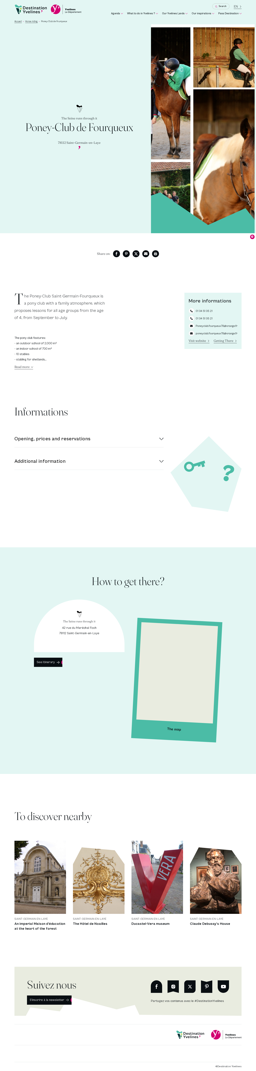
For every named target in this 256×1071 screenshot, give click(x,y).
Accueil (18, 21)
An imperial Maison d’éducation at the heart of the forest (39, 926)
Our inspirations (203, 13)
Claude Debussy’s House (210, 924)
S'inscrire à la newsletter (47, 1000)
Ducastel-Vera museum (150, 924)
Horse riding (31, 21)
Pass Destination (230, 13)
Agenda (117, 13)
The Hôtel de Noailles (90, 924)
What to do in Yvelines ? (142, 13)
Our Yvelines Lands (175, 13)
